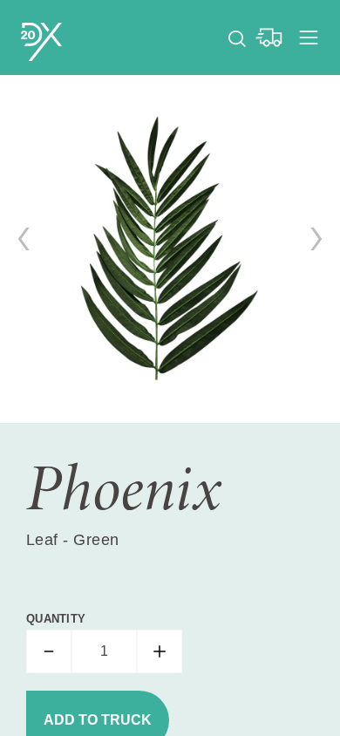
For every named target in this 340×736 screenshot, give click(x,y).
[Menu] (308, 37)
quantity (55, 618)
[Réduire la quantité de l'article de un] (48, 651)
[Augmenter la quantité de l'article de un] (159, 651)
